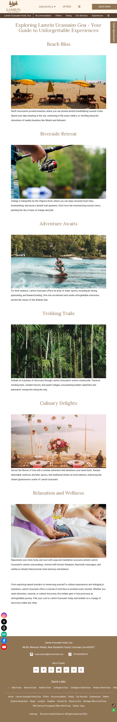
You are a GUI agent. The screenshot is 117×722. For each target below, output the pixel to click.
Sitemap (33, 714)
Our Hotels (46, 6)
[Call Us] (114, 705)
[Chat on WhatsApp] (114, 710)
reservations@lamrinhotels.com (49, 654)
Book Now (104, 6)
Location (41, 701)
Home (11, 696)
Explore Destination (19, 701)
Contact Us (62, 701)
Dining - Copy (79, 706)
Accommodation (43, 15)
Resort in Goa (30, 687)
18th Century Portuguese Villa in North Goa (52, 706)
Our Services (82, 15)
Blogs (32, 701)
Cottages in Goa (61, 687)
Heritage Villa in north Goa (94, 701)
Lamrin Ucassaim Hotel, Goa (17, 15)
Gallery (106, 696)
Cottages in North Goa (80, 687)
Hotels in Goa (45, 687)
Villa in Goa (16, 687)
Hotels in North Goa (101, 687)
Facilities (51, 701)
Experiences (97, 15)
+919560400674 (80, 654)
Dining (68, 15)
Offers (67, 6)
